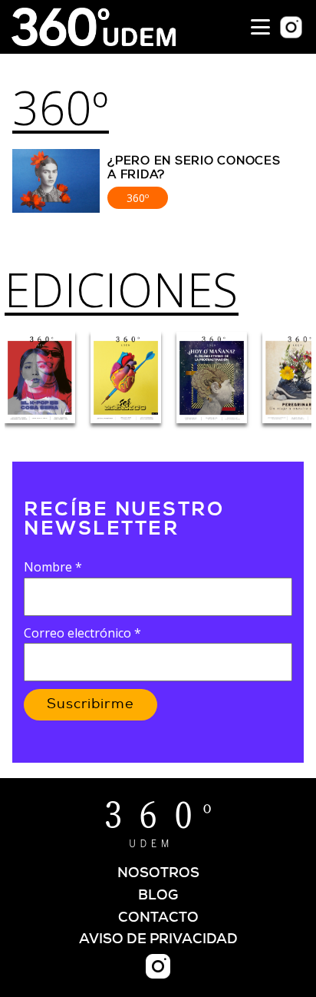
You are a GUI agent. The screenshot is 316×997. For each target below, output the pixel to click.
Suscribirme (90, 704)
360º (60, 107)
